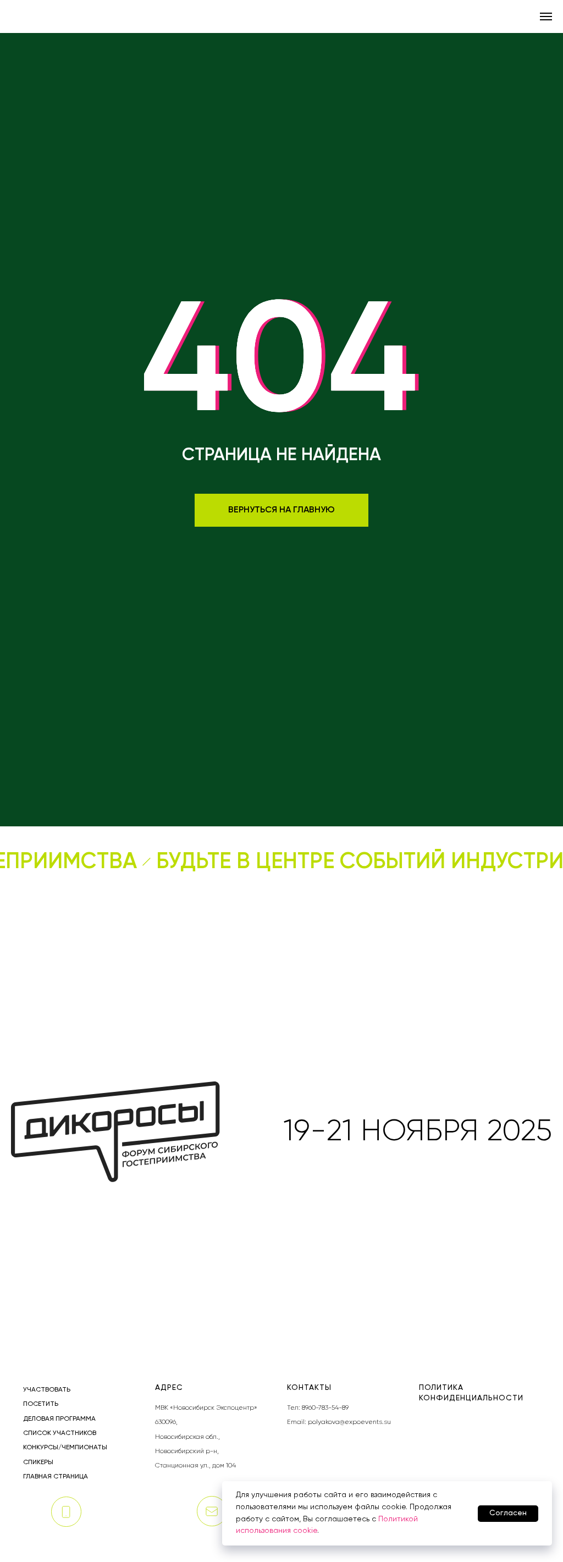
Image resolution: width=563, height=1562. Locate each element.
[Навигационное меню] (546, 16)
